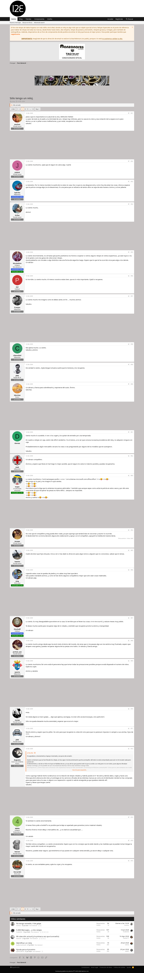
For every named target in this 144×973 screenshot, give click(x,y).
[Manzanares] (72, 52)
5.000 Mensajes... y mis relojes (29, 930)
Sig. (37, 109)
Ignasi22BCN (20, 951)
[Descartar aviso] (132, 27)
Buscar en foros (27, 22)
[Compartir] (128, 113)
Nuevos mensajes (15, 22)
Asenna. (18, 925)
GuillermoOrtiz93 (21, 945)
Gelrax (127, 945)
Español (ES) (16, 967)
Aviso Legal (94, 967)
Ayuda (129, 967)
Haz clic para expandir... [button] (79, 770)
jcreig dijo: (30, 753)
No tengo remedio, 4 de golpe (28, 923)
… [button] (30, 109)
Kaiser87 (18, 938)
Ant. (13, 109)
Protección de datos (106, 967)
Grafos (49, 19)
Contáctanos (85, 967)
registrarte (15, 34)
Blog (20, 19)
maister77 (126, 938)
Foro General (33, 925)
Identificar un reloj (24, 943)
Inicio (13, 19)
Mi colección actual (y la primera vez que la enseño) (37, 936)
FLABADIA (19, 932)
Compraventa (39, 19)
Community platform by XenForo (72, 971)
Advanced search (39, 22)
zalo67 (127, 951)
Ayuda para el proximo (25, 949)
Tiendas (28, 19)
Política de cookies (119, 967)
